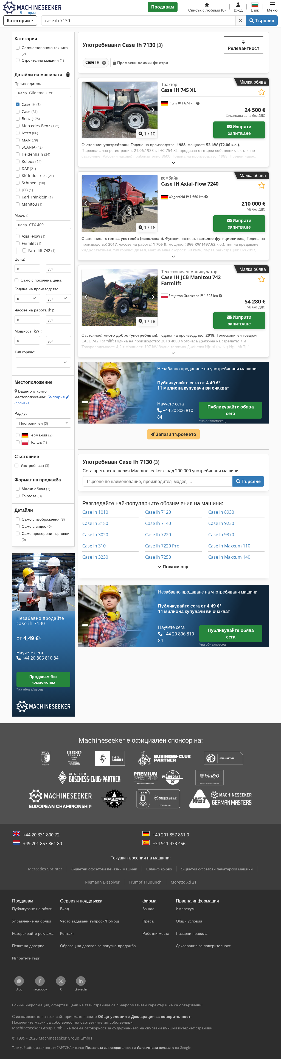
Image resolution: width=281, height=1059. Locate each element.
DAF (29, 168)
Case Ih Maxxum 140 (229, 557)
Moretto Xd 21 (183, 882)
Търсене (264, 21)
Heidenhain (36, 154)
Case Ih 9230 (221, 523)
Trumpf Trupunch (145, 882)
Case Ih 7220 (158, 535)
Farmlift (31, 243)
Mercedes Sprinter (45, 868)
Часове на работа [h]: (34, 310)
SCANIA (32, 147)
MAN (30, 140)
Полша (37, 442)
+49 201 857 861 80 (42, 844)
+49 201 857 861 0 (171, 835)
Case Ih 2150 (95, 523)
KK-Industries (38, 175)
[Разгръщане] (173, 162)
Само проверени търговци (45, 536)
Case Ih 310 (94, 546)
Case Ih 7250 (158, 557)
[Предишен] (86, 109)
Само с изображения (43, 519)
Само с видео (37, 526)
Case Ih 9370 (221, 535)
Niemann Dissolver (102, 882)
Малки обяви (36, 488)
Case (30, 111)
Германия (40, 435)
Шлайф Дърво (159, 868)
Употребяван (35, 465)
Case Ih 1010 (95, 512)
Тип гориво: (25, 351)
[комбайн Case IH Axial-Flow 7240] (120, 203)
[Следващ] (153, 109)
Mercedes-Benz (40, 125)
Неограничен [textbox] (33, 423)
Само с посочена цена (41, 280)
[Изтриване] (240, 20)
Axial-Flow (33, 236)
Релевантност (243, 48)
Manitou (32, 204)
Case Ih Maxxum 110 (229, 546)
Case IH (31, 104)
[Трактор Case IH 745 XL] (120, 110)
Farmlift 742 (41, 250)
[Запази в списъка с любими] (261, 92)
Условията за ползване (155, 1047)
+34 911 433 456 (169, 844)
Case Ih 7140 (158, 523)
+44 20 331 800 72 (41, 835)
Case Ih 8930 (221, 512)
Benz (31, 118)
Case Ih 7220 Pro (162, 546)
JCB (27, 189)
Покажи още (176, 567)
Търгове (32, 495)
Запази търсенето (175, 434)
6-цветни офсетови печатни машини (104, 868)
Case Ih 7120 (158, 512)
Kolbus (31, 161)
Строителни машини (43, 60)
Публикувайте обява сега (230, 410)
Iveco (30, 132)
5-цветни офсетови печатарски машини (217, 868)
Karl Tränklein (37, 197)
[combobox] (43, 423)
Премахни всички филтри (142, 62)
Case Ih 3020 (95, 535)
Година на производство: (37, 288)
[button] (272, 7)
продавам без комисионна (43, 679)
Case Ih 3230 (95, 557)
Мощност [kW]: (28, 331)
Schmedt (33, 182)
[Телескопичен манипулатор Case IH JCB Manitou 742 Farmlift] (120, 297)
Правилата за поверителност (109, 1047)
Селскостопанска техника (45, 50)
